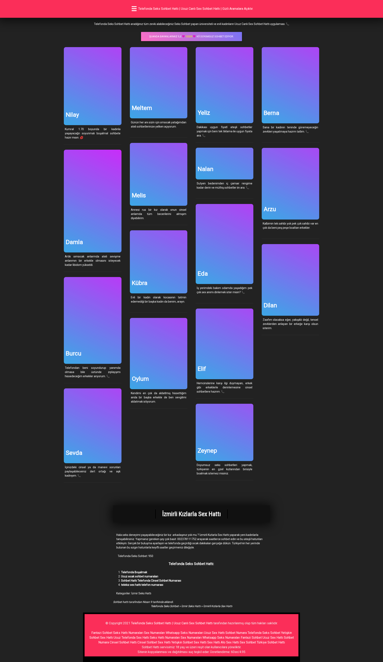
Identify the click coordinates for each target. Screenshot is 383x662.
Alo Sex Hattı (230, 642)
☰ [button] (134, 9)
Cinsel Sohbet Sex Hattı (154, 642)
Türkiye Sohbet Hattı (271, 642)
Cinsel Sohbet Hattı (123, 642)
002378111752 (186, 539)
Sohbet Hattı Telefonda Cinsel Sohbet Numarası (151, 580)
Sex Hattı (213, 642)
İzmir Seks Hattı (141, 593)
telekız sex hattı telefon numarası (142, 584)
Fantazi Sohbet (101, 633)
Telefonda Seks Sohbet (165, 606)
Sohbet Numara (236, 633)
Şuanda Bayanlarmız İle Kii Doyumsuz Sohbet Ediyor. (191, 36)
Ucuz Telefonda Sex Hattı (131, 637)
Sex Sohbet (248, 642)
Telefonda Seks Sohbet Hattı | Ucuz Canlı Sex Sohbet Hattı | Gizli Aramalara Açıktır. (195, 9)
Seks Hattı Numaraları (128, 633)
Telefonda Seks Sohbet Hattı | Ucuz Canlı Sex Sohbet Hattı (172, 623)
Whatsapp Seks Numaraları (184, 633)
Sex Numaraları (154, 633)
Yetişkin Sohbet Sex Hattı (188, 642)
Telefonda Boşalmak (134, 572)
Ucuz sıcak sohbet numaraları (139, 576)
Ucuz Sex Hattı (214, 633)
